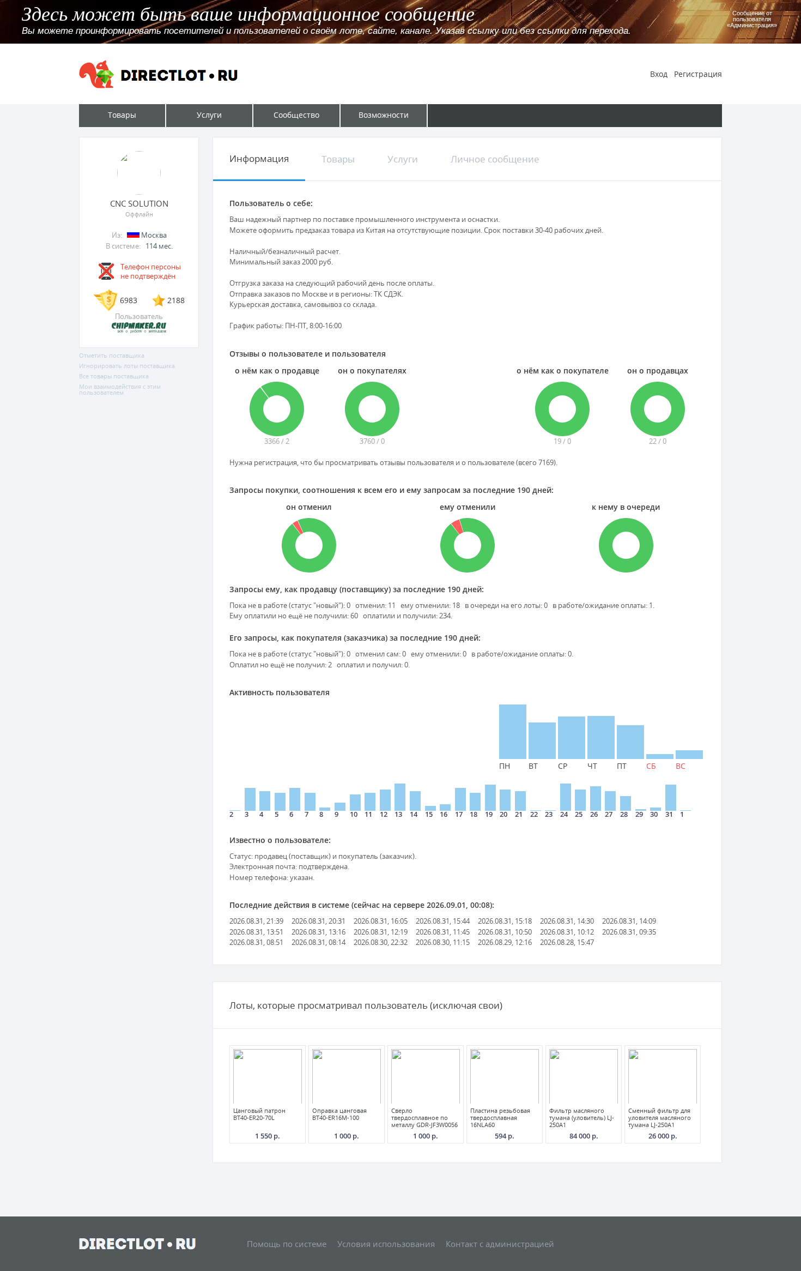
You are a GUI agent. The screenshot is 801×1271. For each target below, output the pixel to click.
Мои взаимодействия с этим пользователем (120, 389)
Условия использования (386, 1243)
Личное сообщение (495, 159)
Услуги (402, 159)
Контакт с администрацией (500, 1243)
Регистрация (698, 74)
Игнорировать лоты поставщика (127, 366)
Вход (659, 74)
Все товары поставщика (114, 376)
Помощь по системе (286, 1243)
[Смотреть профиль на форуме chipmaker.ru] (139, 331)
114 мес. (159, 246)
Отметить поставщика (111, 355)
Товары (338, 159)
